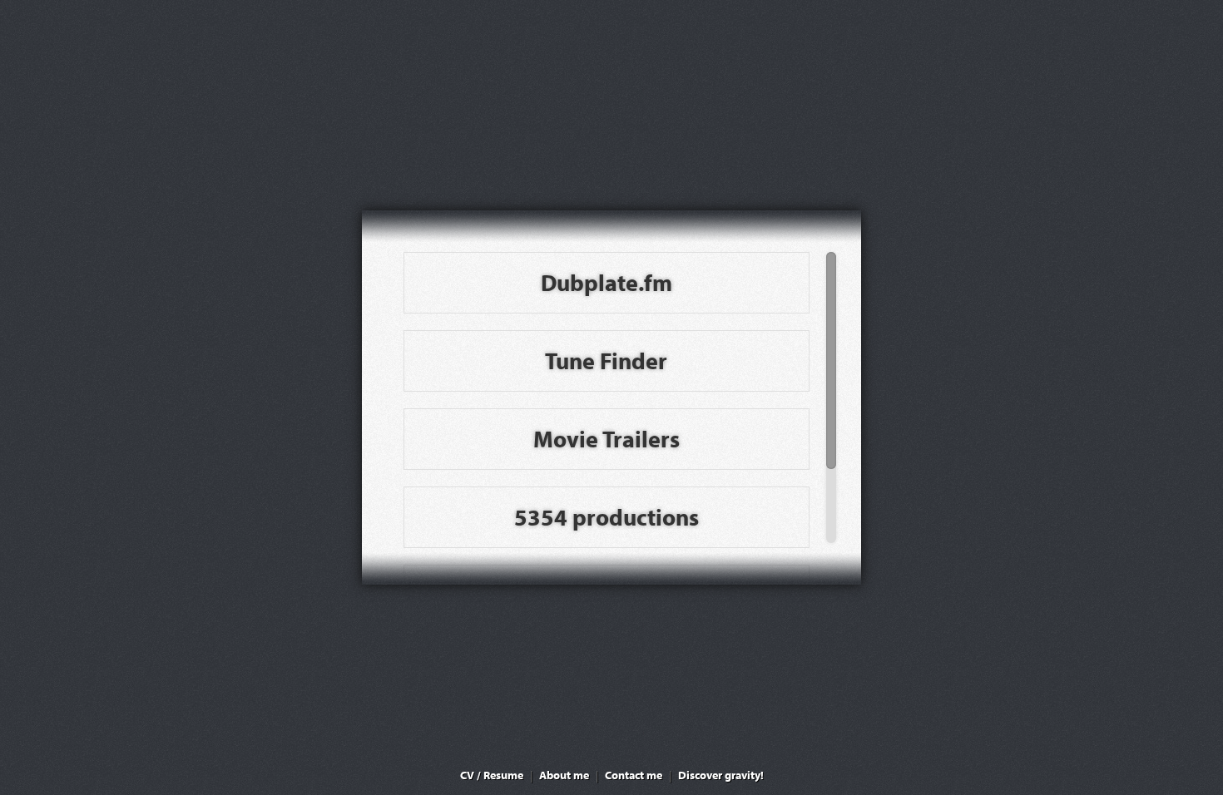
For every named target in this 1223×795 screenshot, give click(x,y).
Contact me (633, 775)
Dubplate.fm (606, 282)
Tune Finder (606, 360)
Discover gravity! (721, 775)
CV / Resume (491, 775)
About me (564, 775)
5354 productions (606, 516)
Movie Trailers (606, 438)
